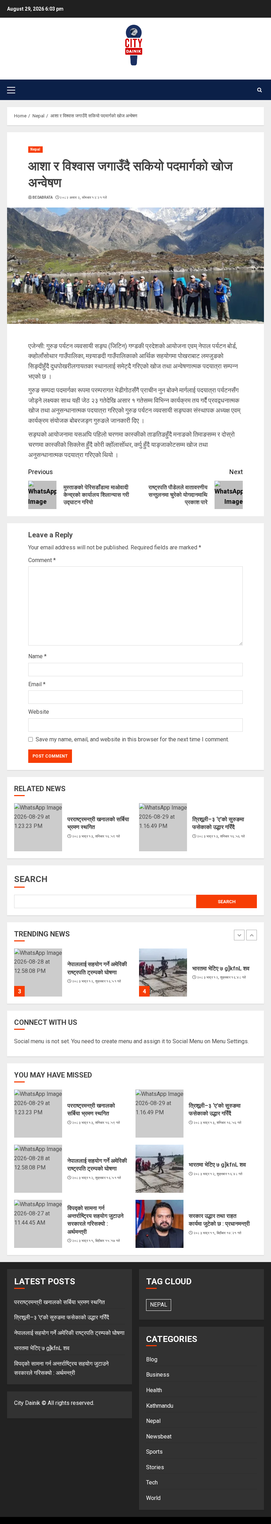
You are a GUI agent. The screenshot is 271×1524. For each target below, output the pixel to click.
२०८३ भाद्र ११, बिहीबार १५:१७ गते (96, 1241)
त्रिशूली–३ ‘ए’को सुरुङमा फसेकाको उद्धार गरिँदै (218, 823)
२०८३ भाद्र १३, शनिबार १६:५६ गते (221, 836)
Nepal (35, 149)
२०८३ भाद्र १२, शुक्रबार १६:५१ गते (96, 981)
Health (154, 1390)
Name (37, 656)
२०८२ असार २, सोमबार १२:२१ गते (83, 197)
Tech (152, 1482)
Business (157, 1374)
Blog (151, 1359)
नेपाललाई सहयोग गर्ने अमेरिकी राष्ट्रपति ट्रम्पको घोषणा (97, 1164)
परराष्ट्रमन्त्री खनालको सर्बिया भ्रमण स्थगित (91, 1109)
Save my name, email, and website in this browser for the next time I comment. (132, 739)
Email (37, 684)
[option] (73, 976)
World (153, 1498)
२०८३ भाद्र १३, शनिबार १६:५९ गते (96, 836)
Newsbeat (158, 1436)
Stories (155, 1467)
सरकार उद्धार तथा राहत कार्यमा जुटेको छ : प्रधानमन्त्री (219, 1220)
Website (38, 711)
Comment (42, 560)
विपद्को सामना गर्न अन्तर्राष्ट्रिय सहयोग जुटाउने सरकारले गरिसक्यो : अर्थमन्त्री (95, 1220)
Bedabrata (42, 197)
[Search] (259, 90)
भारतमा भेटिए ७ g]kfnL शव (220, 968)
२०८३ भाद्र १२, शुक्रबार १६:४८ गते (221, 977)
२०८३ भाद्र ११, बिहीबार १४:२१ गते (217, 1233)
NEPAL (158, 1304)
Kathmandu (159, 1405)
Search (31, 879)
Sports (154, 1451)
